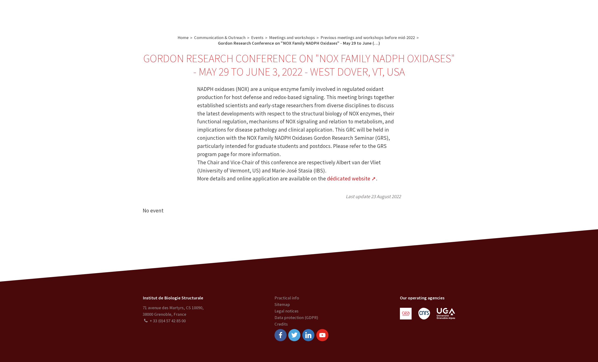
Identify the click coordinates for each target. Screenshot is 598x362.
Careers (341, 14)
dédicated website (348, 178)
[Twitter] (294, 335)
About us (194, 14)
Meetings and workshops (292, 37)
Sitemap (282, 304)
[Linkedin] (308, 335)
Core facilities (249, 14)
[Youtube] (322, 335)
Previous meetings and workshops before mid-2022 (367, 37)
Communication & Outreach (298, 14)
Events (257, 37)
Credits (281, 324)
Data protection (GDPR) (296, 317)
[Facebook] (280, 335)
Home (183, 37)
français (583, 14)
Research (219, 14)
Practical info (286, 298)
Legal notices (286, 311)
